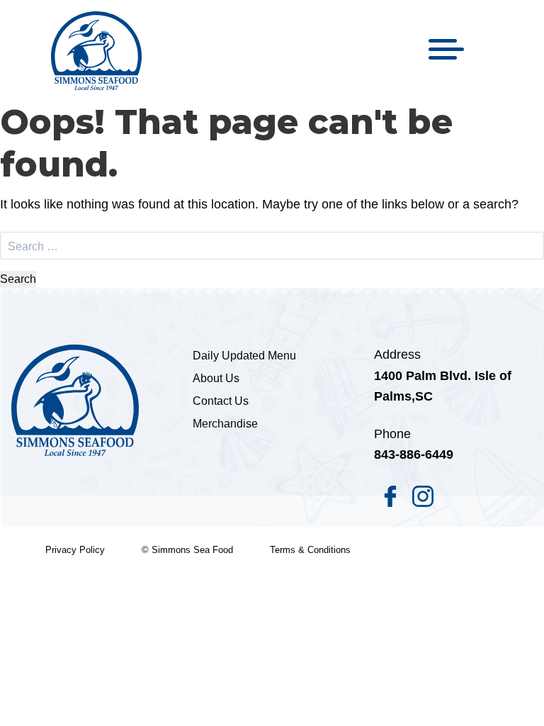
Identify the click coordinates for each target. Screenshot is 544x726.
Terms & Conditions (310, 549)
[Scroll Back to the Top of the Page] (510, 692)
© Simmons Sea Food (187, 549)
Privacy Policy (75, 549)
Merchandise (225, 424)
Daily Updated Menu (244, 356)
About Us (216, 378)
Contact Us (221, 401)
